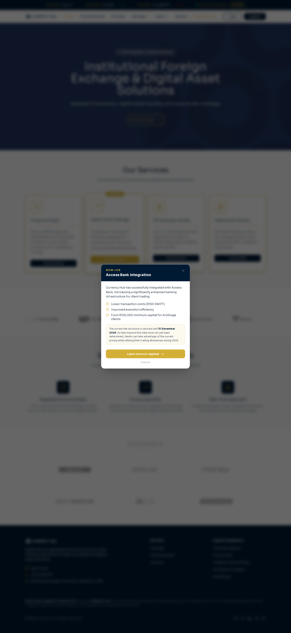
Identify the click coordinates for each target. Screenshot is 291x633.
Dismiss (145, 362)
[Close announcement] (183, 271)
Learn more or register (143, 354)
